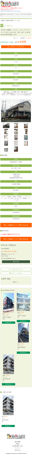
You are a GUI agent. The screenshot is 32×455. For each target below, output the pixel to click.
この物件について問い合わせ (17, 46)
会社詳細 (17, 261)
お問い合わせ (17, 450)
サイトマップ (17, 448)
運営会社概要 (17, 441)
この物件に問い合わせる (17, 269)
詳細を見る (9, 322)
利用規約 (17, 443)
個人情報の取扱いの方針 (17, 446)
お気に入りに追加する (16, 273)
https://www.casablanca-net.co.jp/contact (10, 11)
